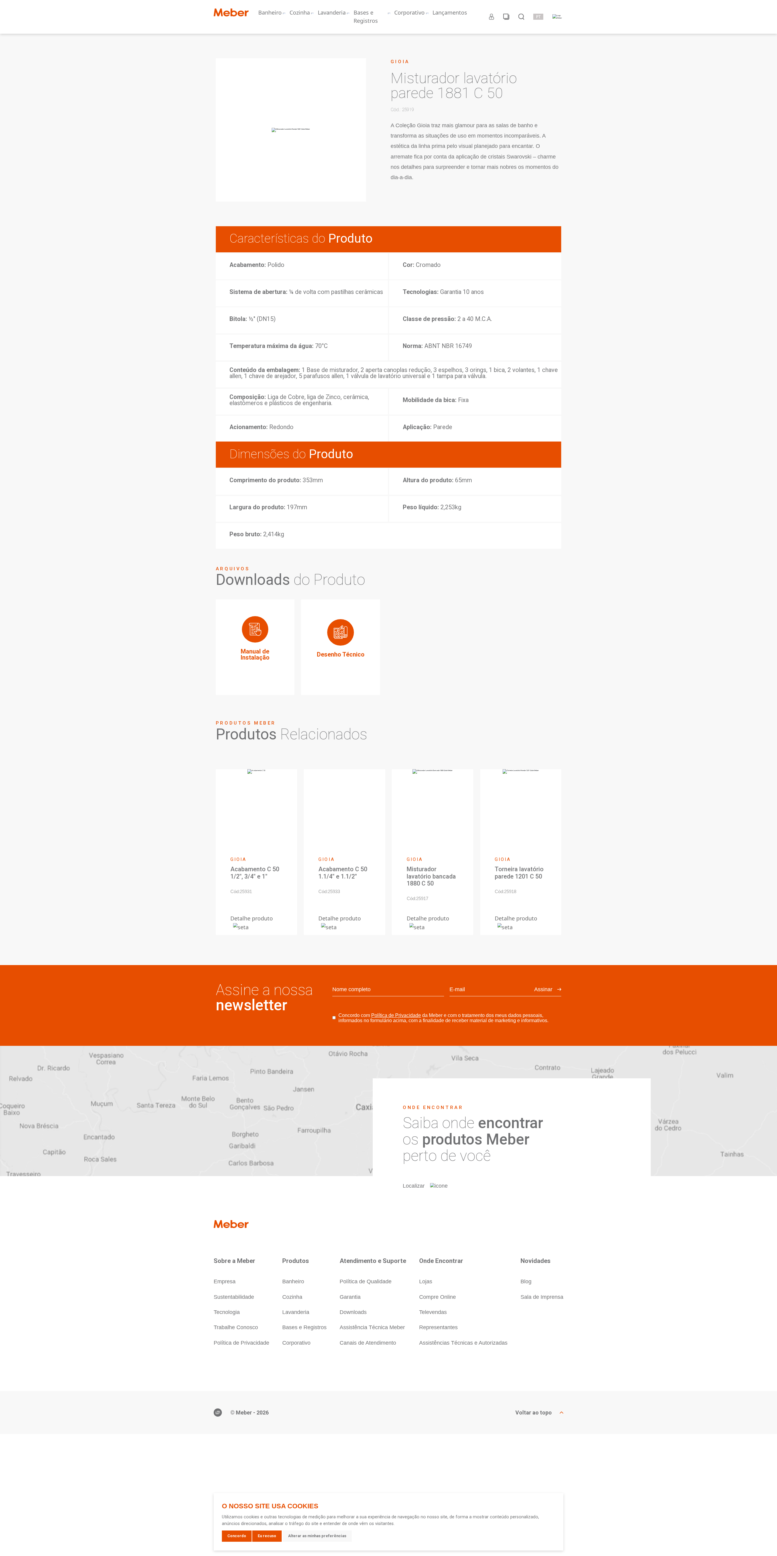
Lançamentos (450, 12)
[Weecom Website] (218, 1412)
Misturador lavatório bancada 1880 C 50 (431, 876)
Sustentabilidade (234, 1297)
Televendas (433, 1312)
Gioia (400, 61)
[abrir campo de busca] (521, 17)
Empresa (225, 1281)
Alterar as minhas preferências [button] (317, 1536)
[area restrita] (491, 17)
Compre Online (437, 1297)
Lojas (425, 1281)
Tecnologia (227, 1312)
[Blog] (506, 17)
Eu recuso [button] (267, 1536)
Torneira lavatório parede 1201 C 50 (519, 873)
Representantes (438, 1327)
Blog (526, 1281)
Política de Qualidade (366, 1281)
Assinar (543, 989)
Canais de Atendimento (368, 1343)
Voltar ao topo (533, 1412)
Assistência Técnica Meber (372, 1327)
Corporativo (409, 12)
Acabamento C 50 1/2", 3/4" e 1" (254, 873)
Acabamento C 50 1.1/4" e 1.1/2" (342, 873)
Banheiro (270, 12)
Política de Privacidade (396, 1015)
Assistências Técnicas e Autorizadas (463, 1343)
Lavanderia (332, 12)
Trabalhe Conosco (236, 1327)
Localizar (414, 1186)
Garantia (350, 1297)
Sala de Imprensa (542, 1297)
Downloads (353, 1312)
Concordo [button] (236, 1536)
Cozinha (300, 12)
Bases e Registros (366, 16)
